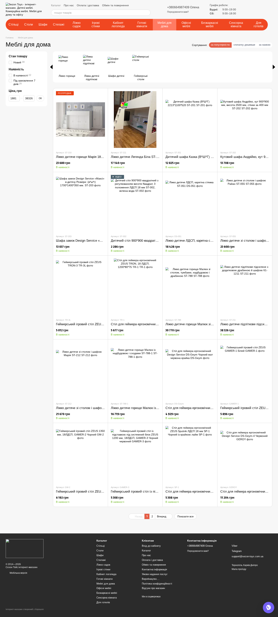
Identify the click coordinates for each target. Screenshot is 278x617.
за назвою (264, 44)
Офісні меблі (186, 24)
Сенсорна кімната (236, 24)
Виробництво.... (151, 578)
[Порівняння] (242, 9)
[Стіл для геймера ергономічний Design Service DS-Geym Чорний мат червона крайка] (189, 370)
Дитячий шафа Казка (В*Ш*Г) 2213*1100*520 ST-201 (204, 157)
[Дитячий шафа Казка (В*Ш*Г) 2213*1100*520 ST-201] (189, 119)
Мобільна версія (18, 573)
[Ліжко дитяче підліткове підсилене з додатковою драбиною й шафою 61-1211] (244, 286)
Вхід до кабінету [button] (151, 545)
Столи (28, 24)
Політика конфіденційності (157, 583)
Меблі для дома (165, 24)
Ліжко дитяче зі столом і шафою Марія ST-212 (90, 408)
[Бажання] (251, 9)
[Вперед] (274, 67)
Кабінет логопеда (118, 24)
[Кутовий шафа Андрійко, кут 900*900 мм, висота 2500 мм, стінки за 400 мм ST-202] (244, 119)
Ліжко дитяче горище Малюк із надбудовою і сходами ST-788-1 (157, 408)
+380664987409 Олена (183, 7)
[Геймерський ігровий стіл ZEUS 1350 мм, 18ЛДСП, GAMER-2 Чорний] (80, 454)
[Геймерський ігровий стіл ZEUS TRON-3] (80, 286)
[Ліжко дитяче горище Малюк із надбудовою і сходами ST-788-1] (135, 370)
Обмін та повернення (115, 5)
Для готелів (258, 24)
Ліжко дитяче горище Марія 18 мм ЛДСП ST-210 (91, 157)
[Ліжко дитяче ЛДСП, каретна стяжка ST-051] (189, 203)
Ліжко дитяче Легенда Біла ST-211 (136, 157)
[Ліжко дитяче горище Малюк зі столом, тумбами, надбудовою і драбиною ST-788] (189, 286)
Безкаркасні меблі (209, 24)
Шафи (43, 24)
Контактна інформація (154, 569)
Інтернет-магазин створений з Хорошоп (25, 609)
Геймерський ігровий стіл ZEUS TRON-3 (86, 324)
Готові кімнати (142, 24)
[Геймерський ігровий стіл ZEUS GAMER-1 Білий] (244, 370)
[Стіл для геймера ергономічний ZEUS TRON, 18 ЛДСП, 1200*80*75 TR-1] (135, 286)
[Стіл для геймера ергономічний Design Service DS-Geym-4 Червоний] (244, 454)
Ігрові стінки (96, 24)
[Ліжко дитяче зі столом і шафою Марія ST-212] (80, 370)
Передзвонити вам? (178, 12)
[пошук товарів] (147, 13)
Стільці (14, 24)
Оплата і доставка (88, 5)
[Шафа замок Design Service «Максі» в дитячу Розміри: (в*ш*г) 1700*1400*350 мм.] (80, 203)
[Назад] (51, 67)
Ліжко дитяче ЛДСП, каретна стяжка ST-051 (197, 240)
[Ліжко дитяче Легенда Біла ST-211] (135, 119)
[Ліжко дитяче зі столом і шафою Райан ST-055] (244, 203)
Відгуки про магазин (153, 588)
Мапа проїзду (239, 569)
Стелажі (58, 24)
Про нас (69, 5)
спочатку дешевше (244, 44)
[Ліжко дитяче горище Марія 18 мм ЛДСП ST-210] (80, 119)
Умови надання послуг (155, 574)
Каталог (56, 5)
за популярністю (220, 44)
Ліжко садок (77, 24)
